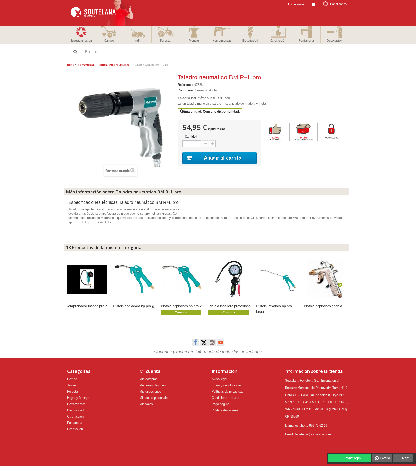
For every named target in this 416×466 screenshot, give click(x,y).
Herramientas (222, 40)
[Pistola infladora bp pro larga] (277, 279)
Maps (406, 458)
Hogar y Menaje (78, 398)
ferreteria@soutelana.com (313, 434)
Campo (109, 40)
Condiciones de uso (225, 398)
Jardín (137, 40)
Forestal (165, 40)
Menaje (194, 40)
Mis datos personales (154, 398)
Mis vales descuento (153, 385)
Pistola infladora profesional (229, 306)
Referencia (185, 85)
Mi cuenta (150, 371)
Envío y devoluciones (227, 385)
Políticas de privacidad (227, 391)
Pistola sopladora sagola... (324, 306)
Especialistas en (81, 40)
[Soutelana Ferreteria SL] (102, 13)
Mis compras (148, 379)
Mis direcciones (150, 391)
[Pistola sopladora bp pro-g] (134, 279)
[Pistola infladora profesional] (229, 279)
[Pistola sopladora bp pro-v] (182, 279)
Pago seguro (220, 404)
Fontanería (306, 40)
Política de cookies (225, 410)
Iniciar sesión (296, 4)
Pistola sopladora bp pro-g (133, 306)
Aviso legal (219, 379)
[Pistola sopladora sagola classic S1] (325, 279)
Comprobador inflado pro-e (86, 306)
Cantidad (191, 136)
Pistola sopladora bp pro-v (181, 306)
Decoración (335, 40)
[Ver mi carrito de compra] (313, 4)
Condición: (186, 90)
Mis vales (146, 404)
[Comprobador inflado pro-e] (86, 279)
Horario (385, 458)
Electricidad (250, 40)
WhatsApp (353, 458)
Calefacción (278, 40)
